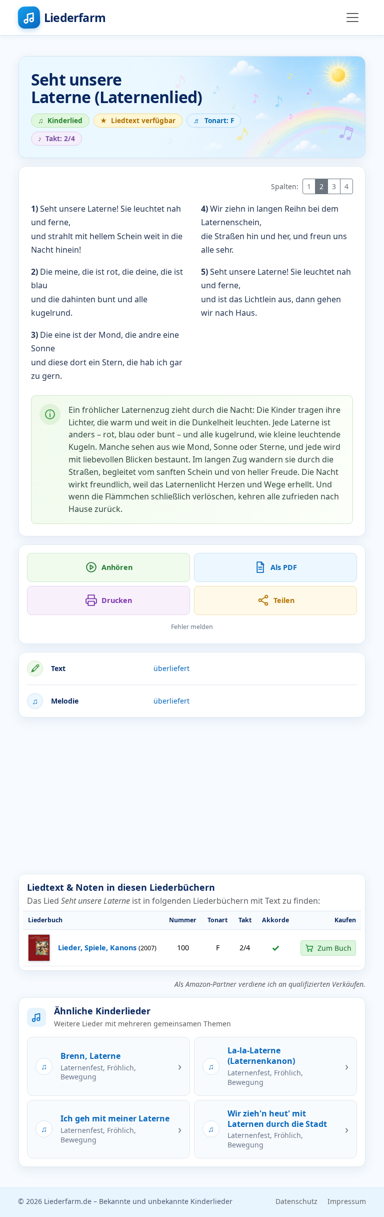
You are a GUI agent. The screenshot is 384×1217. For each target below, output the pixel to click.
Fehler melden (192, 627)
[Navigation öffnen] (352, 17)
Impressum (347, 1201)
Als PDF (283, 567)
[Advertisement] (192, 796)
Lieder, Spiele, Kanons (97, 947)
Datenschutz (297, 1201)
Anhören (117, 567)
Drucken (117, 600)
